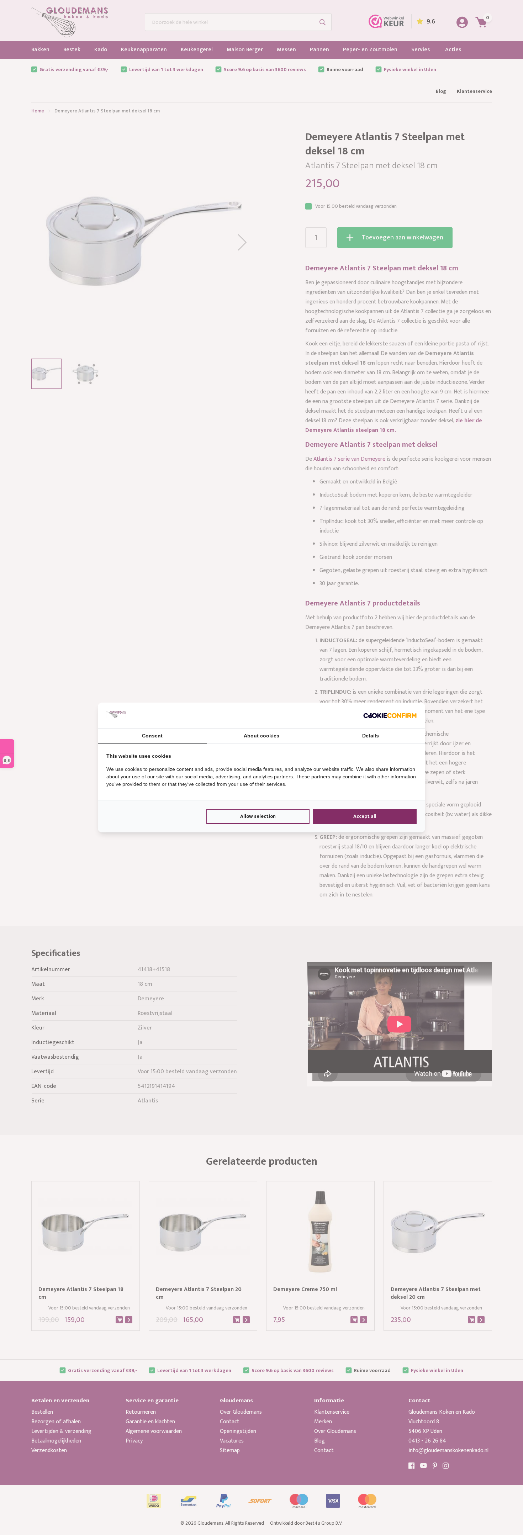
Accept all (364, 816)
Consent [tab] (152, 736)
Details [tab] (370, 736)
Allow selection (258, 816)
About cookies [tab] (261, 736)
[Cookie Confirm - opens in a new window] (390, 715)
